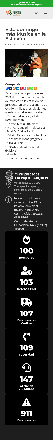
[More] (35, 88)
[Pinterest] (21, 88)
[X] (10, 88)
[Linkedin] (17, 88)
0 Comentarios (38, 44)
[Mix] (28, 88)
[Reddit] (14, 88)
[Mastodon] (24, 88)
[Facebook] (7, 88)
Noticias (25, 44)
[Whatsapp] (31, 88)
